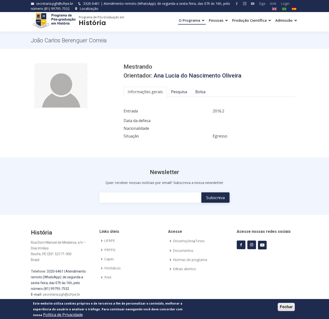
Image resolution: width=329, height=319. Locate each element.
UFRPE (109, 240)
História (92, 22)
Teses (200, 241)
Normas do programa (190, 259)
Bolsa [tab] (200, 91)
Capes (109, 259)
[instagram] (251, 245)
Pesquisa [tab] (179, 91)
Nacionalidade (136, 128)
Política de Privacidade (63, 314)
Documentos (183, 250)
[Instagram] (242, 3)
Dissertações (183, 241)
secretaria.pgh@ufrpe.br (54, 3)
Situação (131, 136)
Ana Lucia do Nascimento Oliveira (197, 75)
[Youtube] (250, 3)
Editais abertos (184, 269)
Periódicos (112, 268)
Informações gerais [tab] (145, 91)
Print (108, 277)
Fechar (286, 307)
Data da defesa (137, 120)
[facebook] (241, 245)
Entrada (131, 111)
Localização (88, 8)
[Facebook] (234, 3)
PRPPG (109, 250)
